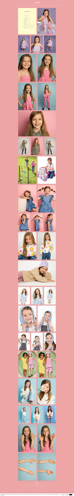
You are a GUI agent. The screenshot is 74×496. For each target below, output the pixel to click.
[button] (13, 5)
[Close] (73, 494)
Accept (70, 494)
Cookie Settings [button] (63, 494)
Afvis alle (67, 494)
